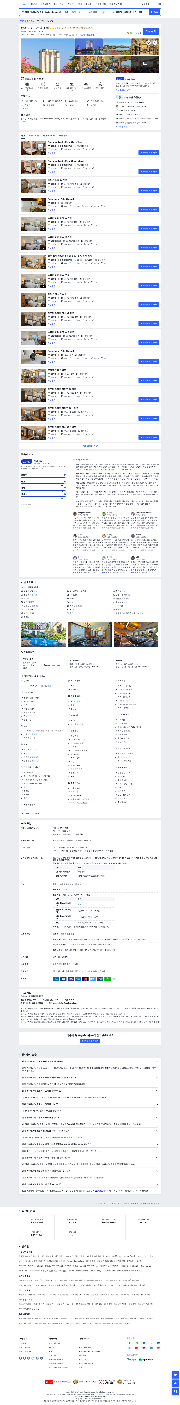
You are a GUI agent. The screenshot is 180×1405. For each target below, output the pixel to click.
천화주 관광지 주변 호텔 (93, 1280)
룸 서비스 (74, 690)
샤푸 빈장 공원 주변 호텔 (28, 1280)
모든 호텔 (82, 1359)
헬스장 (118, 591)
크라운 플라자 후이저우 (95, 1256)
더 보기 (24, 122)
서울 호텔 (22, 1295)
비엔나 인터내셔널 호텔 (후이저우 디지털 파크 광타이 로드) (42, 1261)
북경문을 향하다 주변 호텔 (29, 1285)
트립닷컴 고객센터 (146, 1318)
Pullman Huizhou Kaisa (75, 1261)
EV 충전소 (74, 595)
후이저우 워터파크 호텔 (81, 1304)
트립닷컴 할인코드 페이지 (98, 1191)
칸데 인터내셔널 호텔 (35, 28)
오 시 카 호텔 (148, 1256)
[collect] (175, 1375)
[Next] (158, 634)
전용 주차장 (28, 595)
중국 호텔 (113, 1204)
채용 (50, 1351)
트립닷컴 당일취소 (26, 1323)
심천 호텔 (135, 1295)
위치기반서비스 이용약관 (58, 1367)
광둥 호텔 (123, 1204)
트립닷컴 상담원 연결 (129, 1318)
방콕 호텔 (115, 1295)
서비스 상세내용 (25, 1351)
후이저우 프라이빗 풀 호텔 (29, 1309)
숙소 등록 (82, 1355)
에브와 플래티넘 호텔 (129, 1266)
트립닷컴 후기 (87, 1323)
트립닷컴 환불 (40, 1323)
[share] (175, 1383)
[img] (48, 55)
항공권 (34, 4)
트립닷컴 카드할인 (73, 1323)
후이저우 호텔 (135, 1204)
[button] (127, 4)
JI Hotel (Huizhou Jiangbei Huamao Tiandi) (85, 1271)
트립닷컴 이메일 (67, 1318)
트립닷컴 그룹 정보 (56, 1363)
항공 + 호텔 (59, 4)
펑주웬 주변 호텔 (75, 1280)
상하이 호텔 (104, 1295)
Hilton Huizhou (145, 1266)
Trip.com (98, 1204)
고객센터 (22, 1343)
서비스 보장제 (24, 1347)
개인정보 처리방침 (56, 1359)
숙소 (25, 4)
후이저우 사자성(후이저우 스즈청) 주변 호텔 (103, 1285)
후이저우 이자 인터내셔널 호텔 (31, 1266)
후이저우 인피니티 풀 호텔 (102, 1304)
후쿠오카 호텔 (63, 1295)
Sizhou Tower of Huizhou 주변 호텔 (53, 1280)
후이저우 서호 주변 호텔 (50, 1285)
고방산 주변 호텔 (110, 1280)
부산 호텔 (32, 1295)
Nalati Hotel (23, 1271)
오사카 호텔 (51, 1295)
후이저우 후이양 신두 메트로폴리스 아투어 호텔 (48, 1271)
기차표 (70, 4)
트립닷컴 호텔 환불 (102, 1323)
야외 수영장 (28, 591)
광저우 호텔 (145, 1295)
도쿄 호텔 (74, 1295)
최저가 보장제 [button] (135, 33)
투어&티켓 (45, 4)
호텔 (106, 1204)
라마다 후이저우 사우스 (55, 1256)
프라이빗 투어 (116, 4)
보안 (80, 1367)
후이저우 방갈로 (25, 1304)
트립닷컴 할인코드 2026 (121, 1323)
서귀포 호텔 (84, 1295)
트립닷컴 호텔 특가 (42, 1318)
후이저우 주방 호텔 (145, 1304)
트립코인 (55, 1318)
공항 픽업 (119, 595)
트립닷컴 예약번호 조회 (110, 1318)
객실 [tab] (23, 135)
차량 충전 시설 (29, 738)
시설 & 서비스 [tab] (49, 135)
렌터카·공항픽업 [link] (84, 4)
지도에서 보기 (121, 127)
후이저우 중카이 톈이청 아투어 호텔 (111, 1261)
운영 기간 (27, 716)
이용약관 (52, 1355)
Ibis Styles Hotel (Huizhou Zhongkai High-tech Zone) (123, 1271)
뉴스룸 (51, 1347)
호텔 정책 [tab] (63, 135)
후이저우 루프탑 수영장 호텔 (125, 1304)
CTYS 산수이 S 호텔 (134, 1261)
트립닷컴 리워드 (85, 1347)
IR (80, 1343)
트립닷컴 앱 (79, 1318)
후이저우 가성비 (63, 1304)
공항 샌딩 (27, 606)
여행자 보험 (101, 4)
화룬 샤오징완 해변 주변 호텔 (73, 1285)
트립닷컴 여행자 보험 (56, 1323)
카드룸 (118, 598)
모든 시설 (24, 109)
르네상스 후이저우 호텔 (54, 1266)
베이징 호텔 (125, 1295)
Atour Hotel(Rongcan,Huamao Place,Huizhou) (123, 1256)
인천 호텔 (94, 1295)
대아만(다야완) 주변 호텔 (129, 1280)
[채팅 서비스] (175, 1391)
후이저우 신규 (38, 1304)
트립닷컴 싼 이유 (92, 1318)
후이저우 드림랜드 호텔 (75, 1256)
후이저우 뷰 (50, 1304)
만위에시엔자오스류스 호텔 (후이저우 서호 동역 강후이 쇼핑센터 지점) (92, 1266)
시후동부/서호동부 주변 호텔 (134, 1285)
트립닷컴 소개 (54, 1343)
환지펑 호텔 (90, 1261)
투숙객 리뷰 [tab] (34, 135)
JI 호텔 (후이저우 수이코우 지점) (31, 1256)
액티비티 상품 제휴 (86, 1363)
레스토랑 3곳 (29, 602)
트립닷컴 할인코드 (26, 1318)
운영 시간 (27, 720)
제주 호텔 (41, 1295)
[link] (145, 4)
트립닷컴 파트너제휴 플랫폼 (90, 1351)
